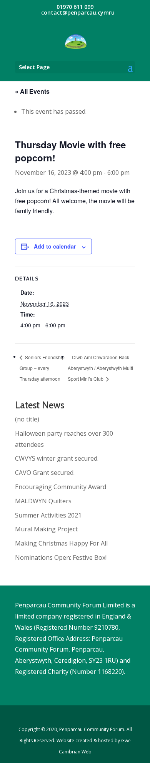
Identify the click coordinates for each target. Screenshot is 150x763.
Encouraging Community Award (60, 487)
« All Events (32, 91)
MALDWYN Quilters (43, 501)
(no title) (27, 419)
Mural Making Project (46, 529)
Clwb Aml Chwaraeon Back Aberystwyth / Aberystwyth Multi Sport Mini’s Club (100, 368)
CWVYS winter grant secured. (56, 458)
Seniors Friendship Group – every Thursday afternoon (42, 368)
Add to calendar (55, 246)
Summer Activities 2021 (48, 515)
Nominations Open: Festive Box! (61, 557)
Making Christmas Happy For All (61, 543)
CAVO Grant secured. (45, 472)
